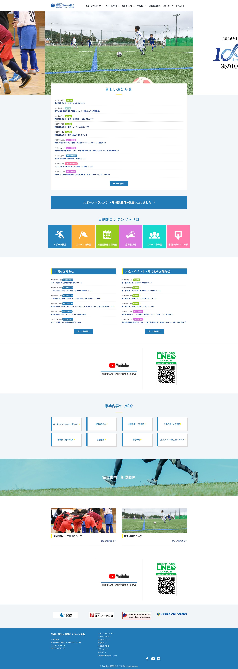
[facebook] (147, 658)
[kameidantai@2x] (107, 226)
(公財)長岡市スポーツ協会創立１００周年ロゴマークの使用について (75, 298)
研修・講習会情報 (71, 164)
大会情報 (69, 100)
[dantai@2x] (154, 509)
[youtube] (153, 658)
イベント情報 (71, 140)
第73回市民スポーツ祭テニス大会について (70, 103)
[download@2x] (178, 226)
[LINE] (158, 658)
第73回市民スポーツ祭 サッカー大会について (72, 127)
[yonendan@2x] (83, 226)
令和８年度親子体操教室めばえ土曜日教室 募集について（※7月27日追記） (83, 174)
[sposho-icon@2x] (154, 226)
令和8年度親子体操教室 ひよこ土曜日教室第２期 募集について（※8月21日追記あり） (87, 150)
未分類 (68, 108)
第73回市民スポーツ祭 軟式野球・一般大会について (74, 119)
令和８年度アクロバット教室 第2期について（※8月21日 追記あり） (81, 142)
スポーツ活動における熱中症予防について (66, 322)
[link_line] (166, 352)
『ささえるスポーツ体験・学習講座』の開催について (74, 166)
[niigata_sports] (136, 613)
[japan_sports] (101, 613)
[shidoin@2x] (130, 226)
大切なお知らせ (71, 156)
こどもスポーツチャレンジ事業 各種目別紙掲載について (72, 290)
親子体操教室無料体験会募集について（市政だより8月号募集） (78, 111)
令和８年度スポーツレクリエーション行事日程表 (68, 314)
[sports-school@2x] (59, 226)
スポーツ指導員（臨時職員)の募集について (70, 158)
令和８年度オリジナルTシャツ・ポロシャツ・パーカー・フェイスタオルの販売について (83, 306)
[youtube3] (118, 360)
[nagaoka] (65, 613)
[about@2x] (83, 509)
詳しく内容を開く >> (108, 541)
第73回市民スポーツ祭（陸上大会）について (71, 135)
